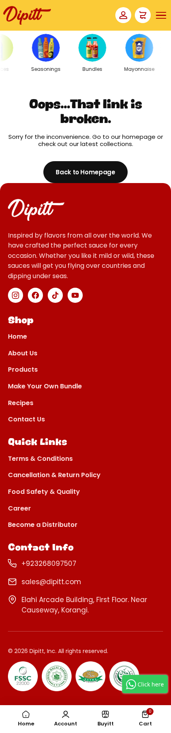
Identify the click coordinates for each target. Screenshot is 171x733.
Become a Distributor (43, 525)
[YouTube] (75, 295)
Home (17, 337)
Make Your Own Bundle (45, 386)
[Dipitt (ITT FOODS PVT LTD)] (27, 15)
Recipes (20, 403)
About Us (22, 353)
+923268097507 (48, 563)
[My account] (123, 15)
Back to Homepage (85, 172)
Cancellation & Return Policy (54, 475)
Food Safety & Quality (44, 492)
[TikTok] (55, 295)
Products (23, 370)
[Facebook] (35, 295)
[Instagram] (15, 295)
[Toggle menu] (161, 15)
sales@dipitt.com (51, 582)
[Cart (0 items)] (143, 15)
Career (19, 509)
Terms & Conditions (40, 459)
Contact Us (26, 419)
